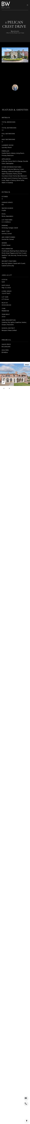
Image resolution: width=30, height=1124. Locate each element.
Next (9, 388)
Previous (4, 388)
